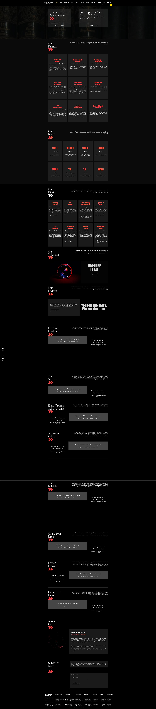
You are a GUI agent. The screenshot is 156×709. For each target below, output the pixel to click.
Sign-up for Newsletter (75, 674)
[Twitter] (47, 705)
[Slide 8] (63, 25)
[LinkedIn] (3, 348)
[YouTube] (52, 705)
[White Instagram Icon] (3, 356)
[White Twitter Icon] (3, 351)
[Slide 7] (62, 25)
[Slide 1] (55, 25)
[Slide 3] (91, 25)
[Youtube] (3, 358)
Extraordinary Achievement (60, 699)
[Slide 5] (92, 25)
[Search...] (111, 5)
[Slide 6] (61, 25)
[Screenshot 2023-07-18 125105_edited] (3, 360)
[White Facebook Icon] (3, 353)
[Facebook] (48, 705)
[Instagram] (50, 705)
